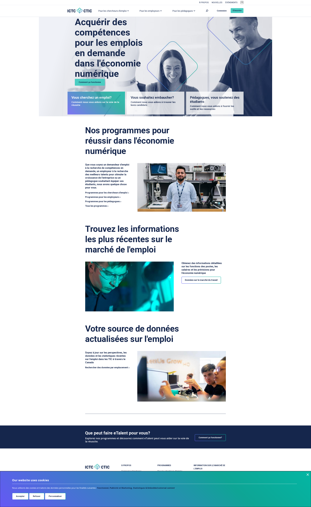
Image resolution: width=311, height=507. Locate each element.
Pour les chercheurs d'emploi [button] (112, 10)
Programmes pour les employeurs (102, 197)
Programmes (164, 465)
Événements (231, 2)
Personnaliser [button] (55, 496)
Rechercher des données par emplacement (106, 367)
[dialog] (155, 489)
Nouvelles (217, 2)
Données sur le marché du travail (201, 280)
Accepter (20, 496)
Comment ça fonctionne (90, 82)
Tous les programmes (96, 206)
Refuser (36, 496)
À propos (204, 2)
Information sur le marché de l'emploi (209, 467)
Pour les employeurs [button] (150, 10)
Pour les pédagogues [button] (183, 10)
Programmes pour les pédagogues (102, 201)
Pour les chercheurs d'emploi (169, 471)
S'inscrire (237, 10)
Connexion (222, 11)
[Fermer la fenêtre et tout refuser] (307, 474)
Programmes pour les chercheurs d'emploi (106, 192)
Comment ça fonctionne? (210, 437)
